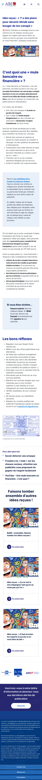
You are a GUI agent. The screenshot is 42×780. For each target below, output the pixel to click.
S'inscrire (21, 706)
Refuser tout (21, 772)
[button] (38, 4)
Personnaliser (21, 777)
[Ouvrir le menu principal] (3, 4)
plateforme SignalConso (28, 406)
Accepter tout (21, 767)
